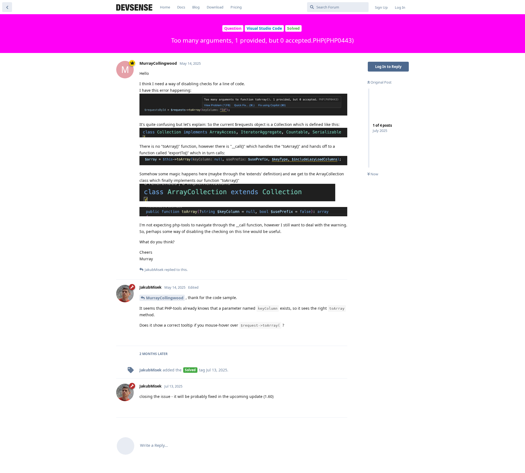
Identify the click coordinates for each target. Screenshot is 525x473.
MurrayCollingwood (164, 297)
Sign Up (381, 7)
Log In (400, 7)
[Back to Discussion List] (7, 7)
